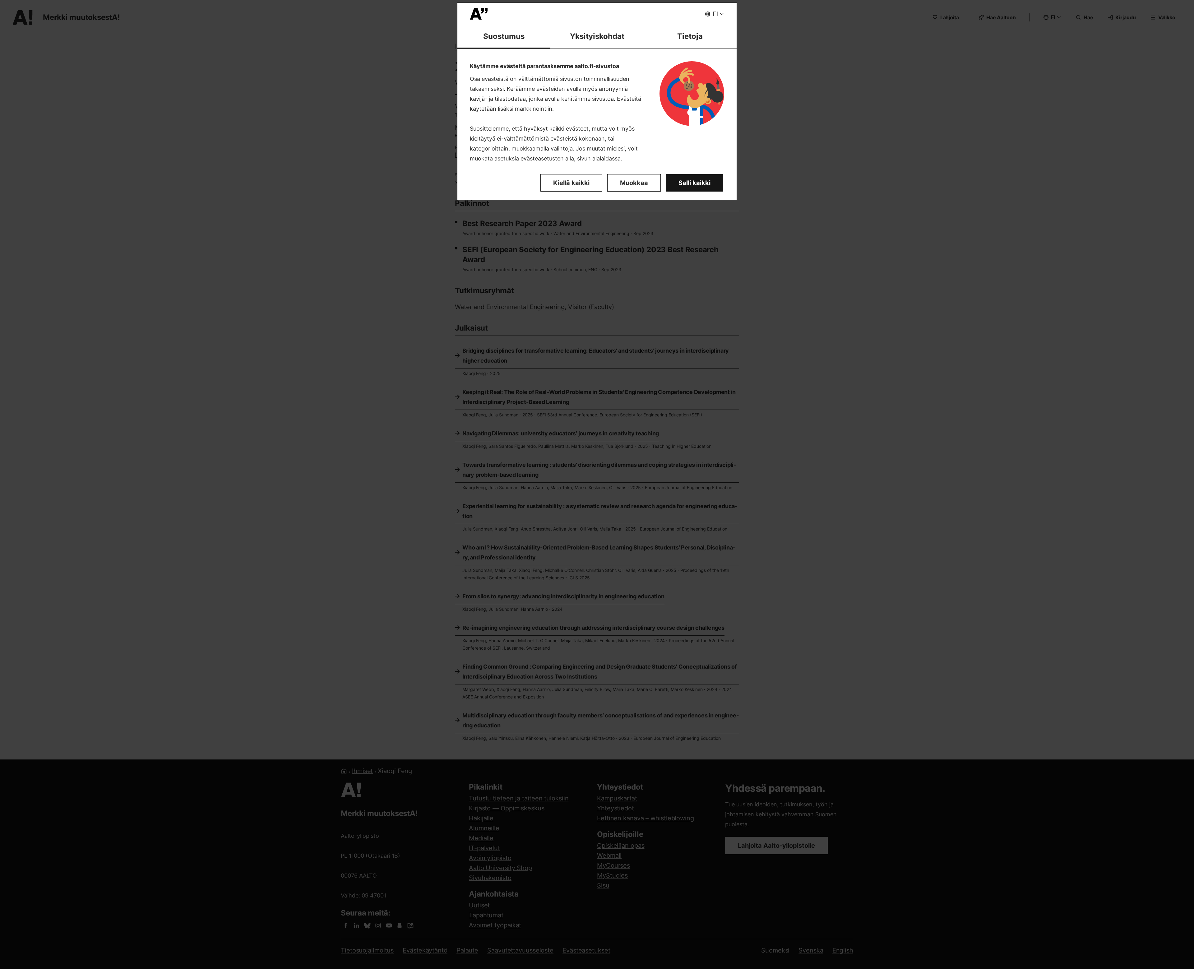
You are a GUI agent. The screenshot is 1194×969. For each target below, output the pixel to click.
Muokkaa (634, 183)
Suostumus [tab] (504, 36)
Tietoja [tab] (690, 36)
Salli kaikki (694, 183)
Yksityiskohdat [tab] (597, 36)
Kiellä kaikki (571, 183)
